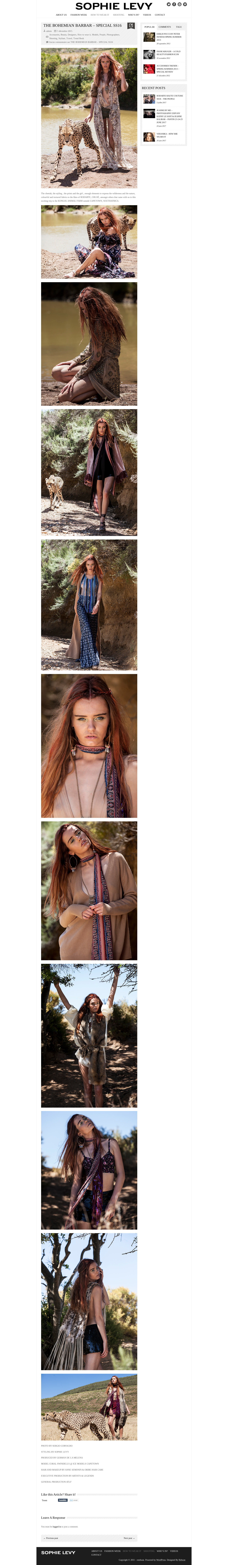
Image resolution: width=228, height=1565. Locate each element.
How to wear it (100, 15)
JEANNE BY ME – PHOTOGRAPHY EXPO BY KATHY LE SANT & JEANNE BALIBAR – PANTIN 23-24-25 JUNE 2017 (170, 116)
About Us (61, 15)
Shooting (118, 15)
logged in (57, 1527)
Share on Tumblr (63, 1500)
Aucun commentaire (81, 42)
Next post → (129, 1538)
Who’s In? (133, 15)
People (102, 35)
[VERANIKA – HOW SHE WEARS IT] (149, 137)
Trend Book (78, 38)
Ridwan (182, 1560)
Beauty (64, 35)
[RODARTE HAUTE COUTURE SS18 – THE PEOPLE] (149, 99)
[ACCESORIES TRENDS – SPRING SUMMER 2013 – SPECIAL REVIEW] (149, 69)
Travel (69, 38)
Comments (165, 27)
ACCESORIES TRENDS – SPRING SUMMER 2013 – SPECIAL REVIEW (168, 69)
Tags (179, 27)
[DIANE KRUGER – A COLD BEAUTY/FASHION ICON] (149, 54)
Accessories (54, 35)
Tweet (44, 1500)
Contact (160, 15)
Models (95, 35)
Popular (149, 27)
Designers (72, 35)
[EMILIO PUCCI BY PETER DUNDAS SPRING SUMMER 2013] (149, 37)
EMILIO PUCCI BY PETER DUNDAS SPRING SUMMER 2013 (169, 37)
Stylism (61, 38)
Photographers (113, 35)
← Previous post (50, 1538)
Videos (147, 15)
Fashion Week (79, 15)
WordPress (161, 1560)
